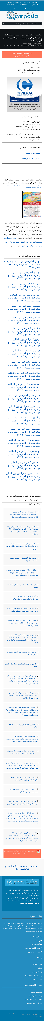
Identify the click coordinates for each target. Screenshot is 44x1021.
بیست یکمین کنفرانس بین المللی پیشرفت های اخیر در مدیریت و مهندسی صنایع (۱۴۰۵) (23, 476)
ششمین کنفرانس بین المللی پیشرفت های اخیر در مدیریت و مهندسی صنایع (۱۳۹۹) (24, 308)
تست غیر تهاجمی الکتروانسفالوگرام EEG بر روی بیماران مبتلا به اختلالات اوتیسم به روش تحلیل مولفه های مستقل (22, 622)
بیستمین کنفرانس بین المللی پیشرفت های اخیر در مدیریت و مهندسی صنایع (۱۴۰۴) (24, 465)
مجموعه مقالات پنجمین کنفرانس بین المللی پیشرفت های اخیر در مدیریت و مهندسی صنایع (22, 242)
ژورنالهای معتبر (37, 972)
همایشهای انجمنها (17, 4)
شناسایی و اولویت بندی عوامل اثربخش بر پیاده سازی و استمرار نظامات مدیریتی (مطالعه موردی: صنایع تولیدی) (21, 546)
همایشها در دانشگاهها (30, 4)
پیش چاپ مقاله (37, 979)
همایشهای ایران (38, 43)
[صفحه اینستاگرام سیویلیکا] (29, 8)
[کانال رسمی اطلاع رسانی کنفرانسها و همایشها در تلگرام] (22, 882)
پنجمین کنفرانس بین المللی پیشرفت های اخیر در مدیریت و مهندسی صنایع (23, 45)
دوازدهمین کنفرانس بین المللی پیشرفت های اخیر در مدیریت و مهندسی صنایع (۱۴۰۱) (24, 375)
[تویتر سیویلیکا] (25, 8)
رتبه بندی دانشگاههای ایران (33, 976)
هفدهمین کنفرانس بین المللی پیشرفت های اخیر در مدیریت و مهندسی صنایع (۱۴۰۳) (24, 431)
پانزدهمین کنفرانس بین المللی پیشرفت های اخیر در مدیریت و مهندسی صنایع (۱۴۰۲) (24, 409)
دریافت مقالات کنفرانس (21, 55)
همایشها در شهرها (23, 2)
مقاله (40, 968)
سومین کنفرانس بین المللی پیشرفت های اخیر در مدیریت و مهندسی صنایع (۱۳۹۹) (24, 286)
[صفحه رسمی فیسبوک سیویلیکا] (22, 8)
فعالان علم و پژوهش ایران (33, 999)
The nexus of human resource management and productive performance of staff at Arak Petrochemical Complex (22, 739)
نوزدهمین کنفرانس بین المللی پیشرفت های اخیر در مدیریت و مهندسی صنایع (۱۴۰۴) (24, 454)
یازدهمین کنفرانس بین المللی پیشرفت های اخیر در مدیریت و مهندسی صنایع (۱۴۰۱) (24, 364)
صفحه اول (33, 2)
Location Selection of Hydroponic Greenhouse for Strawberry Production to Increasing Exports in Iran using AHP (23, 514)
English (8, 4)
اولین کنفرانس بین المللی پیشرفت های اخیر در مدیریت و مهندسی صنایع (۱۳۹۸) (22, 264)
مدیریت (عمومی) (31, 158)
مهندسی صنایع (27, 43)
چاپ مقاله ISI (37, 964)
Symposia (38, 1016)
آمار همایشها (35, 944)
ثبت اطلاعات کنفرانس (32, 948)
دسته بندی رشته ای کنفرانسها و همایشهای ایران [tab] (20, 867)
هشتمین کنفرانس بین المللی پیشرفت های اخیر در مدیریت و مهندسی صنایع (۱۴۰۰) (24, 331)
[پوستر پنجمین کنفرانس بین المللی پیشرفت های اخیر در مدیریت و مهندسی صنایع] (32, 205)
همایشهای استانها (12, 2)
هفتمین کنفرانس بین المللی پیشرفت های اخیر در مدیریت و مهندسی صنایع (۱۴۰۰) (24, 320)
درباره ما (38, 941)
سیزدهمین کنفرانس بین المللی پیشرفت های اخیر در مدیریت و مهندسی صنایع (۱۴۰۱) (24, 387)
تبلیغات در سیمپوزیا (34, 952)
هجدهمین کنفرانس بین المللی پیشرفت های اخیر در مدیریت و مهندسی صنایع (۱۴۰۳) (24, 442)
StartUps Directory (35, 996)
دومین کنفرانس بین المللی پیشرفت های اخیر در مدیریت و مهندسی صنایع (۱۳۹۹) (24, 275)
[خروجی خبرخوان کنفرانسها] (18, 8)
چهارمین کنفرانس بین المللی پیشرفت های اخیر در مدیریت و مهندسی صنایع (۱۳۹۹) (24, 297)
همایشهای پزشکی (36, 992)
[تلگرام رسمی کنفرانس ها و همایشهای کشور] (14, 8)
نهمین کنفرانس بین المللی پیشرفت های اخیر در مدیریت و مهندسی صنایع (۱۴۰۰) (24, 342)
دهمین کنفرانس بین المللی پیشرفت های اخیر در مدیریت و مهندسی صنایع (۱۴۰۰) (24, 353)
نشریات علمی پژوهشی (34, 1003)
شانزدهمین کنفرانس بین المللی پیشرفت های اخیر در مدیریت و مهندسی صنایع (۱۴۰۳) (24, 420)
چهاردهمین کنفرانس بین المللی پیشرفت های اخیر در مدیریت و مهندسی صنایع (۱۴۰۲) (24, 398)
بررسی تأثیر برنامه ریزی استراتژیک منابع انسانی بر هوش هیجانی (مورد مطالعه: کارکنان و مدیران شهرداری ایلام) (22, 695)
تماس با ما (36, 937)
